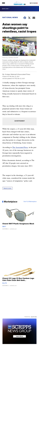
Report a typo (8, 188)
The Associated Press (20, 147)
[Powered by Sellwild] (34, 316)
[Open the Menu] (3, 2)
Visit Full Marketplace (30, 201)
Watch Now (33, 3)
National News (10, 17)
